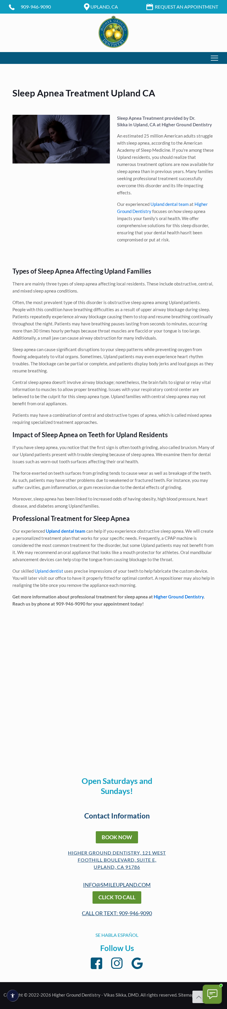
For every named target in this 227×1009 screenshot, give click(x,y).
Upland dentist (48, 571)
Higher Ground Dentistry (187, 124)
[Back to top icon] (198, 997)
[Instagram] (117, 963)
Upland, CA (104, 6)
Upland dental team (169, 204)
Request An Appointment (186, 6)
